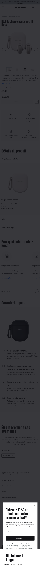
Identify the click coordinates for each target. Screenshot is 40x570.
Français (19, 564)
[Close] (38, 551)
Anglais (13, 564)
